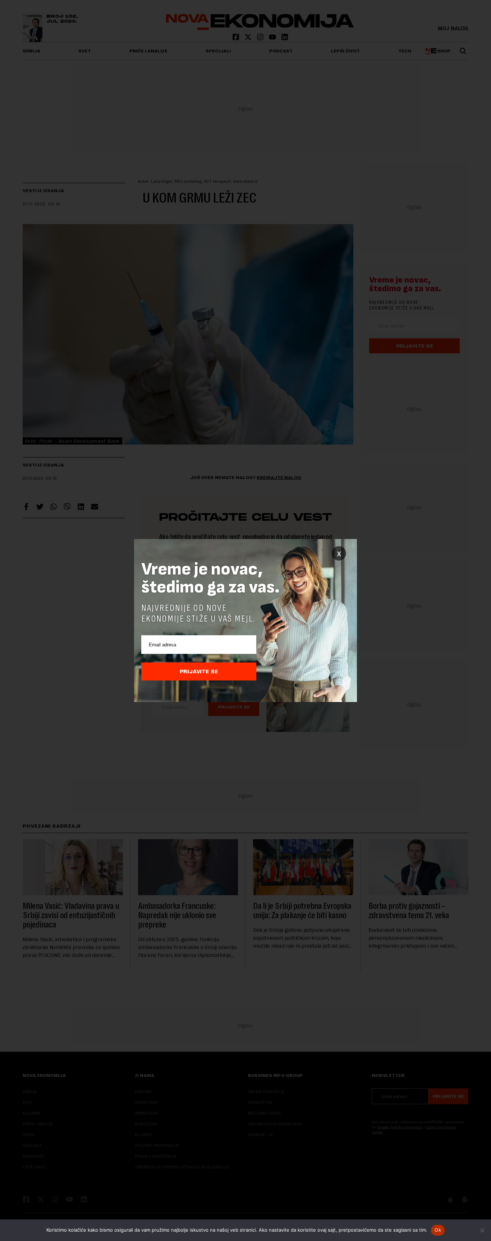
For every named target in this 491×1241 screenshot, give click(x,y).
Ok (438, 1230)
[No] (482, 1230)
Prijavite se (199, 671)
